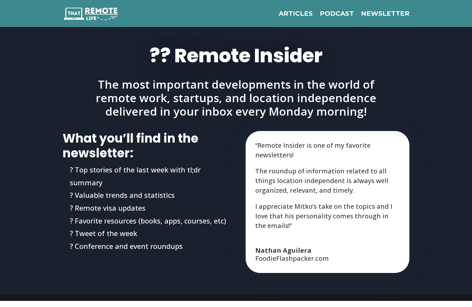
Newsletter (385, 14)
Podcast (337, 14)
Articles (296, 14)
